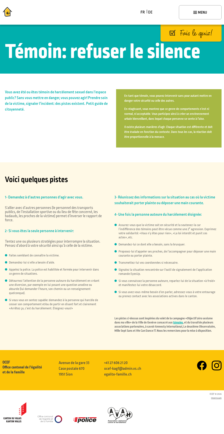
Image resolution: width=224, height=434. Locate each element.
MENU (202, 12)
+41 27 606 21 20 (116, 362)
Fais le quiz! (196, 33)
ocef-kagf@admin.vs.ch (122, 368)
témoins (178, 322)
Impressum (216, 398)
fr (143, 12)
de (150, 12)
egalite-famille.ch (118, 374)
